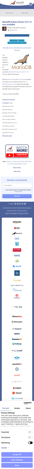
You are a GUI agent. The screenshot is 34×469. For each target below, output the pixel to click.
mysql (25, 164)
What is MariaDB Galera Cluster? (17, 43)
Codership (9, 161)
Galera (14, 161)
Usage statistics (23, 213)
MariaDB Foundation (20, 28)
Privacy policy (22, 211)
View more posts (7, 136)
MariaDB (19, 161)
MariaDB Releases (17, 164)
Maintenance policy (24, 208)
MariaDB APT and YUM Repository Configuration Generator (17, 49)
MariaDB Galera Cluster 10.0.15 (19, 72)
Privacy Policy (18, 191)
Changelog (21, 40)
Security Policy (12, 211)
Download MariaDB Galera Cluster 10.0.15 (17, 35)
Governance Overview (10, 208)
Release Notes (14, 40)
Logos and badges (11, 213)
